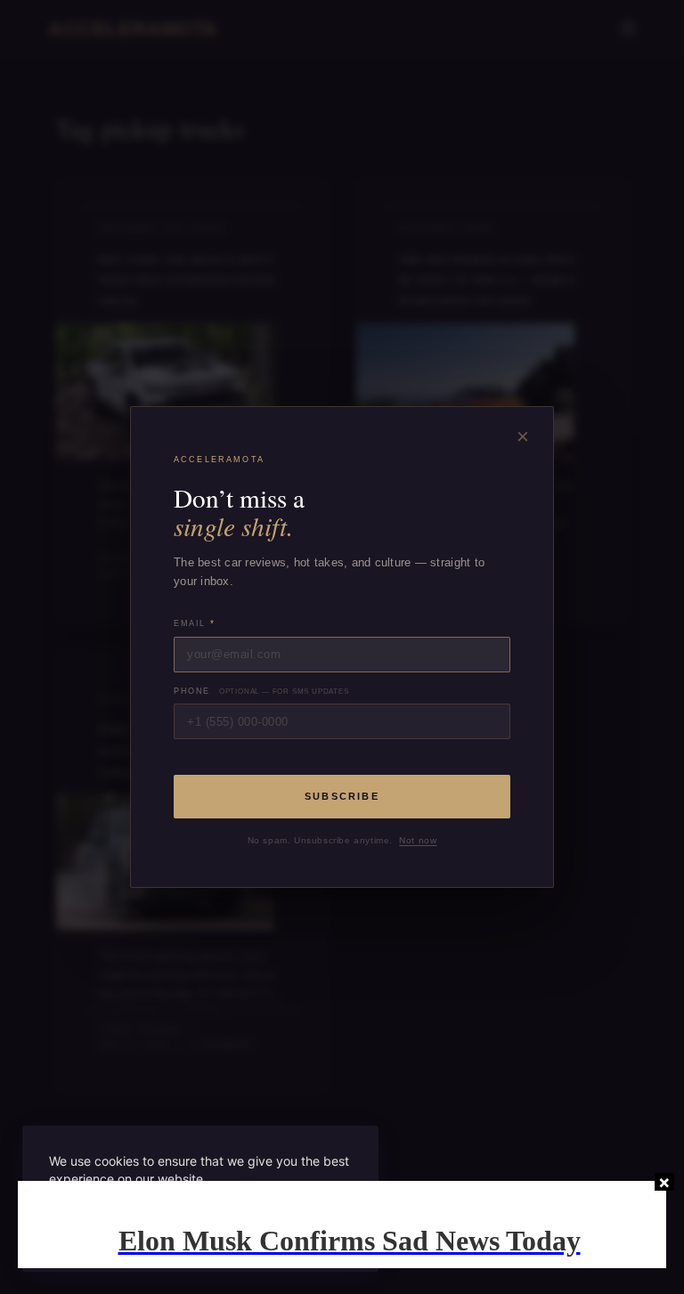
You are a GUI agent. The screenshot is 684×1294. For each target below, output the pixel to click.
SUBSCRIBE (342, 796)
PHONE (261, 691)
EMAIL (194, 623)
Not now (417, 840)
